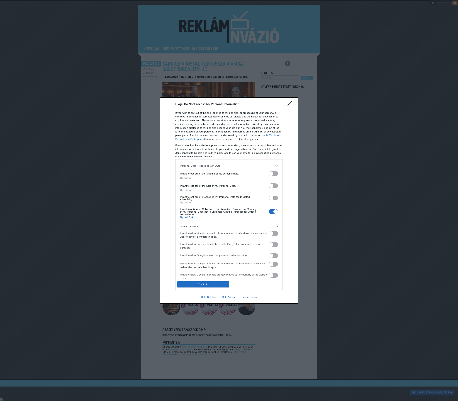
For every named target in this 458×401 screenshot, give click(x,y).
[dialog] (229, 200)
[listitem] (229, 166)
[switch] (273, 173)
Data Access (229, 297)
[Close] (291, 104)
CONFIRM (203, 284)
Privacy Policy (249, 297)
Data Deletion (208, 297)
